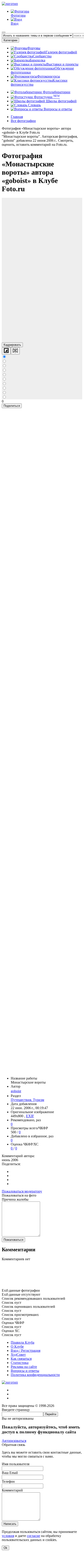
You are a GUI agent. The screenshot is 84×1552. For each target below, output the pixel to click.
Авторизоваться (14, 1441)
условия (8, 1536)
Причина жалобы (15, 1199)
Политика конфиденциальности (35, 1375)
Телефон (8, 1481)
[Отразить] (15, 351)
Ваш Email (10, 1473)
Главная (17, 117)
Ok (5, 1548)
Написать (10, 1524)
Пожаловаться (13, 1239)
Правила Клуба (22, 1342)
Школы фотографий (61, 101)
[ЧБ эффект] (6, 351)
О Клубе (17, 1346)
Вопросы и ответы (57, 109)
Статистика (19, 1363)
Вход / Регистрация (25, 1350)
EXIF (30, 1116)
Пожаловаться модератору (22, 1191)
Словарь (34, 105)
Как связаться (21, 1358)
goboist (16, 1091)
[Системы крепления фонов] (42, 1286)
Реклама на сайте (24, 1367)
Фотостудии (46, 97)
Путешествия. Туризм (27, 1100)
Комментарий (12, 1490)
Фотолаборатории (56, 92)
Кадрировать (12, 344)
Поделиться (12, 405)
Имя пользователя (15, 1464)
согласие (33, 1536)
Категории (10, 40)
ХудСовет (18, 1354)
